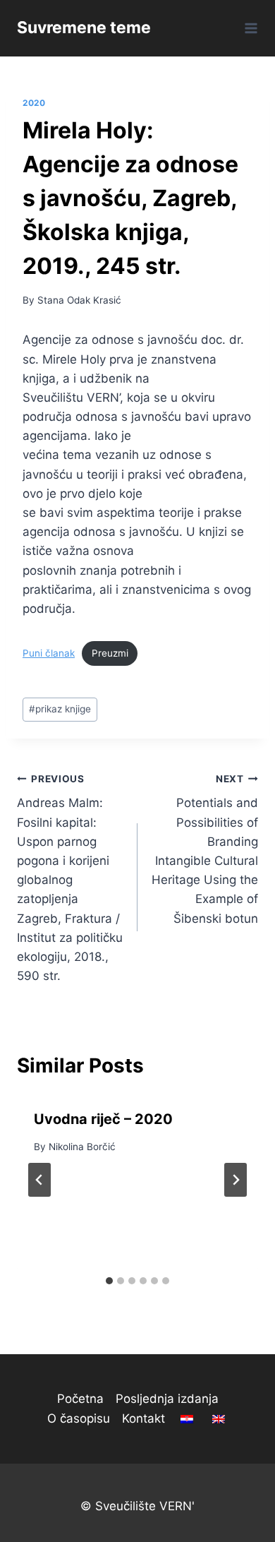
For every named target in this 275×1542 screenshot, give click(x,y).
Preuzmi (110, 653)
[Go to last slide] (39, 1180)
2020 (34, 102)
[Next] (235, 1180)
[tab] (109, 1280)
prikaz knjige (60, 709)
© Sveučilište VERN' (137, 1506)
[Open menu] (248, 28)
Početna (80, 1399)
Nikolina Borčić (82, 1146)
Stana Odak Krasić (79, 300)
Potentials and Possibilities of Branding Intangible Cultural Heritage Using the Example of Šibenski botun (205, 849)
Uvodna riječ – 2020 (103, 1119)
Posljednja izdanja (167, 1399)
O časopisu (78, 1418)
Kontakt (143, 1418)
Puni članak (49, 653)
